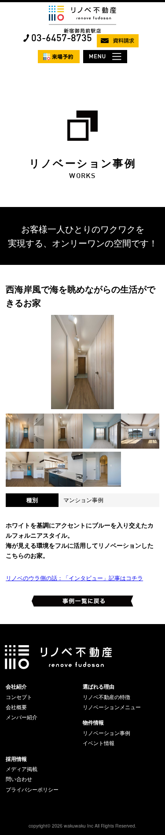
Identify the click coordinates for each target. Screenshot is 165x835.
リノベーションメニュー (112, 707)
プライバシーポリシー (32, 789)
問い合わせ (19, 778)
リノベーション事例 (106, 732)
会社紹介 (16, 686)
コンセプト (19, 696)
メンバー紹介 (21, 717)
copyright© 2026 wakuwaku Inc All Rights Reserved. (82, 825)
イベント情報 (98, 743)
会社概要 (16, 707)
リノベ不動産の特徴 (106, 696)
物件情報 (93, 722)
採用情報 (16, 758)
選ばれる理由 (98, 686)
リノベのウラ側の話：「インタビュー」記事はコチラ (74, 578)
